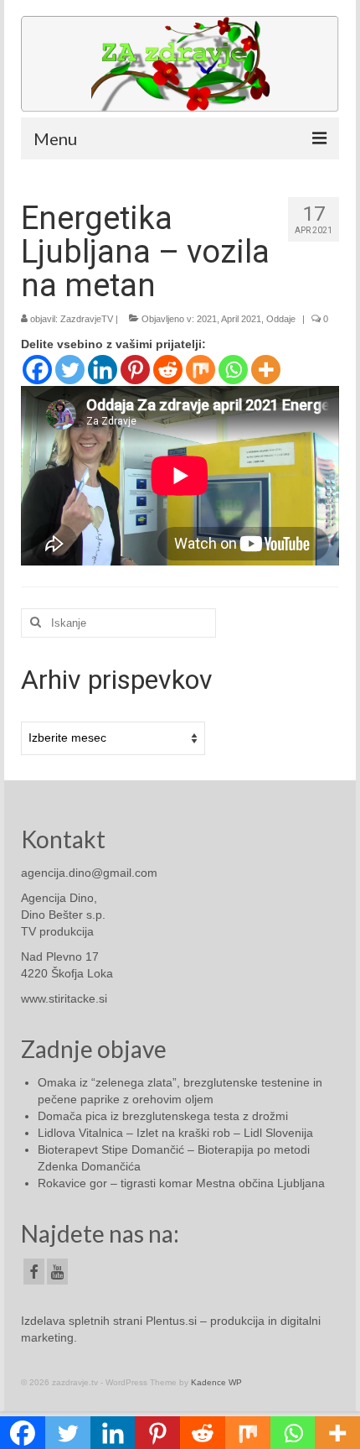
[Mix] (200, 369)
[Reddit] (168, 369)
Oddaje (281, 319)
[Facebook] (37, 369)
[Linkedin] (102, 369)
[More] (265, 369)
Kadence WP (216, 1382)
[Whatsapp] (233, 369)
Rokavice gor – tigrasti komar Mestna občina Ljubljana (181, 1183)
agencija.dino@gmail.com (89, 872)
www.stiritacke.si (64, 998)
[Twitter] (70, 369)
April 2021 (241, 319)
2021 (207, 319)
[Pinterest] (135, 369)
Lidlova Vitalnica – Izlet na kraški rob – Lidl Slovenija (175, 1132)
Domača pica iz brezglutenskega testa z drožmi (163, 1116)
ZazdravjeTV (86, 319)
